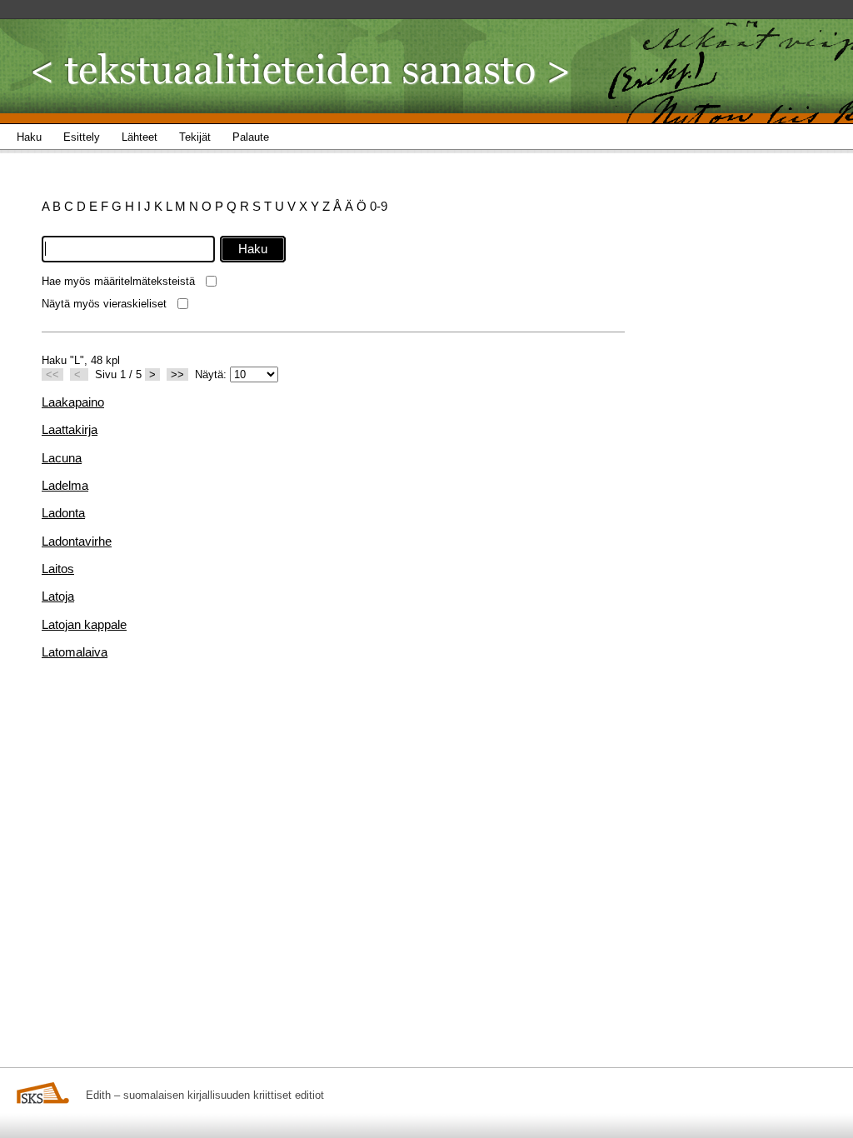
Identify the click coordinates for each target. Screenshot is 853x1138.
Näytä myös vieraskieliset (104, 303)
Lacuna (62, 458)
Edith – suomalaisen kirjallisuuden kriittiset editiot (205, 1095)
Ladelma (65, 485)
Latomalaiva (74, 652)
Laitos (58, 569)
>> (177, 374)
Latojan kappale (84, 624)
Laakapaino (73, 402)
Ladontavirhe (77, 541)
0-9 (378, 206)
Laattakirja (69, 429)
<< (52, 374)
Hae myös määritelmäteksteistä (118, 281)
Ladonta (63, 513)
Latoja (58, 596)
